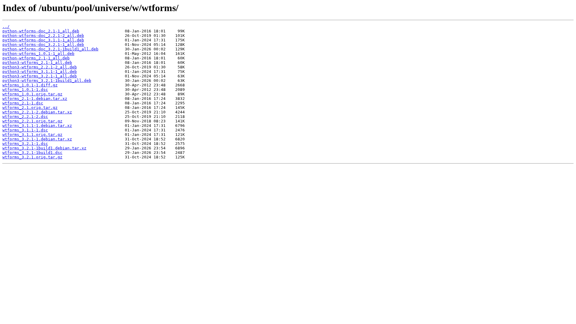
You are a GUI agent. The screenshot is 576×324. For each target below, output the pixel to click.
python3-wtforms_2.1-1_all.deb (37, 62)
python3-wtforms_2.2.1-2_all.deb (39, 67)
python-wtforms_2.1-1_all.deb (36, 58)
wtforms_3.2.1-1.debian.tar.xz (37, 139)
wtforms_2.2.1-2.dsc (25, 116)
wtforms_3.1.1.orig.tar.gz (32, 134)
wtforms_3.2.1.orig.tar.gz (32, 157)
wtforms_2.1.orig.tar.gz (30, 107)
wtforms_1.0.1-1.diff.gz (30, 85)
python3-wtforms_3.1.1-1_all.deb (39, 71)
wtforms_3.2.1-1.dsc (25, 143)
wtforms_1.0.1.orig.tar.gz (32, 94)
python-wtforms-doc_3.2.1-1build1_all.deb (50, 49)
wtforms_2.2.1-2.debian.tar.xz (37, 112)
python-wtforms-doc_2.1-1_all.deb (40, 31)
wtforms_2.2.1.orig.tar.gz (32, 121)
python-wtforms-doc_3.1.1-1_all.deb (43, 40)
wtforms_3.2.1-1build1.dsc (32, 152)
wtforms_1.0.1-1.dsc (25, 89)
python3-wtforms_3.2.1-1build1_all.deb (46, 80)
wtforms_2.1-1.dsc (22, 103)
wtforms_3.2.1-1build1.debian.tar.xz (44, 148)
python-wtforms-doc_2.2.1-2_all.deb (43, 35)
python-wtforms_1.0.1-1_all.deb (38, 53)
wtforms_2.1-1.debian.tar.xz (34, 98)
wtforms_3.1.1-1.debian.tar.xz (37, 125)
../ (6, 26)
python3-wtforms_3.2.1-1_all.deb (39, 76)
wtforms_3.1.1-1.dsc (25, 130)
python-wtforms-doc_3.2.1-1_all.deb (43, 44)
